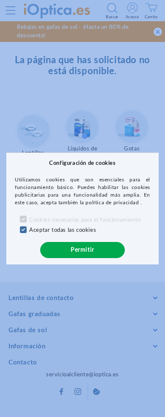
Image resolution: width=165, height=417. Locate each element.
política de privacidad (112, 202)
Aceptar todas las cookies (62, 230)
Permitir (82, 250)
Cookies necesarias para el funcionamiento (85, 220)
